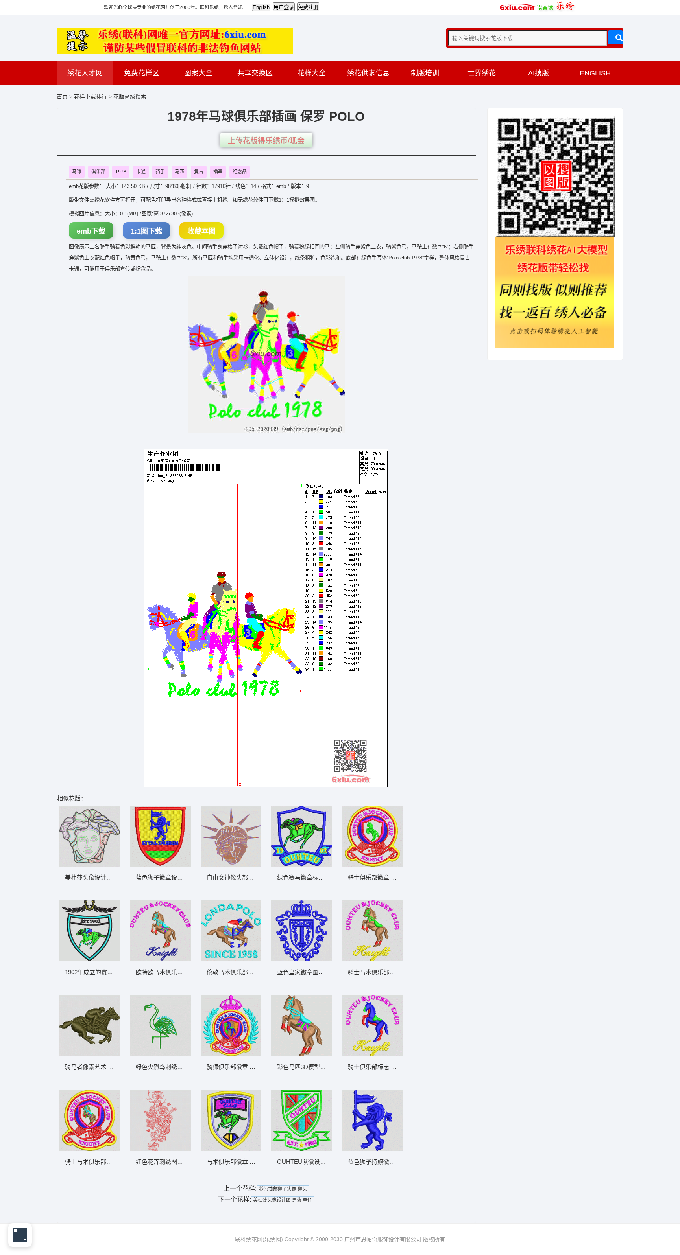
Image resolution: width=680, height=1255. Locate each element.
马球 (76, 172)
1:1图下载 (146, 231)
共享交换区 (255, 73)
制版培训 (425, 73)
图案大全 (198, 73)
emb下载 (91, 231)
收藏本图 (201, 231)
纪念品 (240, 172)
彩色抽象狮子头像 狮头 (283, 1189)
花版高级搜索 (129, 96)
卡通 (141, 172)
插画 (218, 172)
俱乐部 (98, 172)
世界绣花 (482, 73)
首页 (62, 96)
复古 (198, 172)
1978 (120, 172)
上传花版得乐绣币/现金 (266, 141)
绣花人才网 (85, 73)
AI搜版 (538, 73)
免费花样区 (141, 73)
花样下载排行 (91, 96)
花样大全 (312, 73)
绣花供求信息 (368, 73)
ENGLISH (595, 73)
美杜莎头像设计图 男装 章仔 (282, 1200)
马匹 (179, 172)
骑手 (160, 172)
